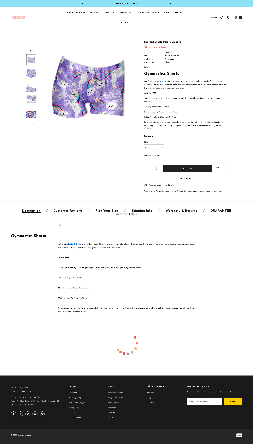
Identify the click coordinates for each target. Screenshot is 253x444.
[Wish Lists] (217, 168)
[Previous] (31, 50)
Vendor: (147, 52)
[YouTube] (35, 413)
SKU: (146, 55)
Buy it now (185, 178)
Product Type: (149, 62)
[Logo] (35, 17)
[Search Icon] (222, 17)
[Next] (31, 125)
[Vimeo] (42, 413)
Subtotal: (147, 155)
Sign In (214, 17)
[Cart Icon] (236, 17)
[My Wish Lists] (228, 17)
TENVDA (168, 52)
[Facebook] (13, 413)
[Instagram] (20, 413)
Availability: (148, 59)
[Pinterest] (27, 413)
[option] (126, 3)
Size (146, 142)
